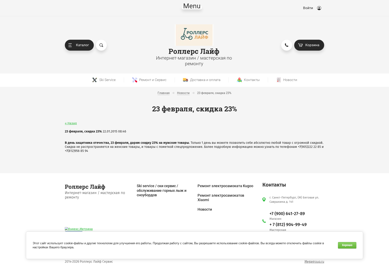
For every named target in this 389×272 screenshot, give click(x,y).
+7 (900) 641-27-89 (287, 213)
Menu (192, 7)
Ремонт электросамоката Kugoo (225, 186)
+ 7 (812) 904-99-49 (288, 224)
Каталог (82, 45)
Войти (308, 8)
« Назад (71, 123)
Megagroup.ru (314, 261)
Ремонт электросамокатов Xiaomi (221, 197)
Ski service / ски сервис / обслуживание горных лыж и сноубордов (161, 190)
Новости (205, 209)
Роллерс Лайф (194, 51)
